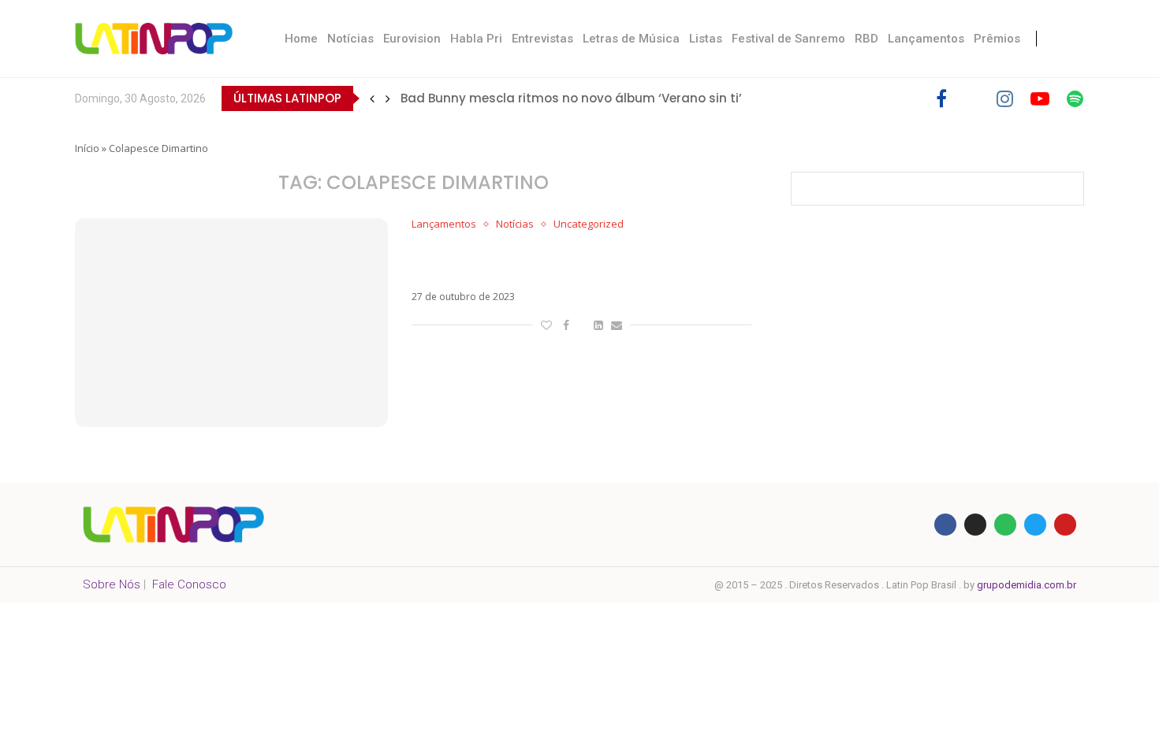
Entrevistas (542, 39)
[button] (372, 98)
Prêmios (997, 39)
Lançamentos (926, 39)
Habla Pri (476, 39)
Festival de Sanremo (788, 39)
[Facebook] (941, 98)
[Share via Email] (616, 324)
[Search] (1068, 38)
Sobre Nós (111, 584)
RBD (866, 39)
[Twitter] (971, 98)
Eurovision (412, 39)
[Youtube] (1040, 98)
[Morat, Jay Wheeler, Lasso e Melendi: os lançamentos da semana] (231, 322)
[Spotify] (1075, 98)
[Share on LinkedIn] (598, 324)
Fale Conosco (189, 584)
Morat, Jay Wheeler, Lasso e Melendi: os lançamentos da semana (551, 260)
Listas (705, 39)
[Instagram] (1005, 98)
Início (87, 148)
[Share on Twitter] (581, 324)
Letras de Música (631, 39)
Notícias (350, 39)
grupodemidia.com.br (1026, 585)
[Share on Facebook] (566, 324)
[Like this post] (546, 324)
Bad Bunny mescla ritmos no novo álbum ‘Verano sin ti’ (571, 98)
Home (301, 39)
